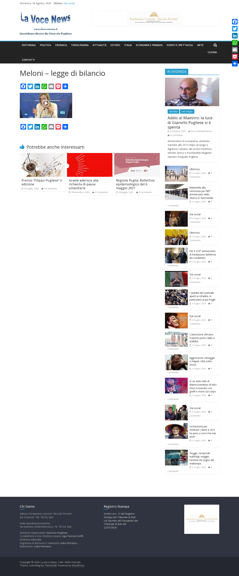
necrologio (187, 111)
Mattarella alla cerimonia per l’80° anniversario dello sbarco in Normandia (201, 193)
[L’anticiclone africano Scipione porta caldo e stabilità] (176, 333)
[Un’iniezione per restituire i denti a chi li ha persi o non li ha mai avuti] (176, 424)
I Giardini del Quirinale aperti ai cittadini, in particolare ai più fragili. (202, 296)
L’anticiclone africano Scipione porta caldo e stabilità (202, 338)
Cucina (212, 52)
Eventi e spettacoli (180, 45)
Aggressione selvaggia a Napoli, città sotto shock (202, 361)
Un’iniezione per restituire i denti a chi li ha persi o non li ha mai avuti (202, 431)
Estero (115, 45)
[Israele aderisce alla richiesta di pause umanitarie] (90, 155)
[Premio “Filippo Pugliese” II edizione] (42, 155)
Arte (200, 45)
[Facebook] (234, 21)
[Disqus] (90, 247)
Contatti (28, 59)
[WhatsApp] (234, 42)
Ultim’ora (194, 169)
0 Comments (50, 188)
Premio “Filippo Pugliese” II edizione (42, 182)
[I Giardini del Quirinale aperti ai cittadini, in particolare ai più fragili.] (176, 291)
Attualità (99, 45)
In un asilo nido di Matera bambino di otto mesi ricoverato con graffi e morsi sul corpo (203, 386)
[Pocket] (234, 56)
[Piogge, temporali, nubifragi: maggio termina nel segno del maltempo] (176, 451)
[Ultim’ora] (176, 167)
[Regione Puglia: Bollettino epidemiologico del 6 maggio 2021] (137, 155)
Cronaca (61, 45)
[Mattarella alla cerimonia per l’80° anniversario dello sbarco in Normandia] (176, 186)
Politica (45, 45)
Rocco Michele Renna (201, 131)
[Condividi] (234, 63)
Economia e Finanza (149, 45)
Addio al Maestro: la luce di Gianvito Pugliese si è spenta (190, 122)
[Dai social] (176, 212)
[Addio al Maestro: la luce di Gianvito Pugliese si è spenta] (192, 79)
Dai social (69, 3)
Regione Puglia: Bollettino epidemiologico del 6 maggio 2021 (135, 184)
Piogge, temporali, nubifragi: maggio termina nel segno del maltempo (201, 458)
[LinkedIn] (234, 35)
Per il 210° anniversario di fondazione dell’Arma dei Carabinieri (202, 254)
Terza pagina (80, 45)
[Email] (234, 49)
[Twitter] (234, 28)
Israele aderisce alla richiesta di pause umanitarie (83, 184)
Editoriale (29, 45)
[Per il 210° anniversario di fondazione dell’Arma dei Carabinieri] (176, 249)
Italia (128, 45)
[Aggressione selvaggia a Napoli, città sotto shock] (176, 356)
